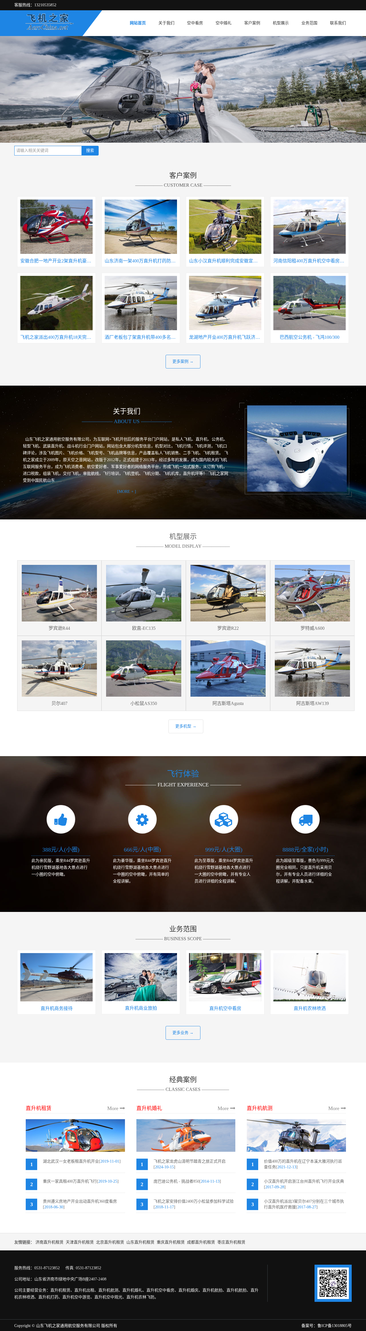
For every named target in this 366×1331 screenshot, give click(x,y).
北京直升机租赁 (110, 1242)
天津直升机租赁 (80, 1242)
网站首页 (138, 23)
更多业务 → (183, 1033)
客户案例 (252, 23)
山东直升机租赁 (140, 1242)
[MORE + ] (126, 491)
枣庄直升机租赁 (231, 1242)
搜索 (90, 150)
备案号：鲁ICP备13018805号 (326, 1326)
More (113, 1108)
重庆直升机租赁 (171, 1242)
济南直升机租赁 (49, 1242)
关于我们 (166, 23)
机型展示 (281, 23)
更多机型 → (185, 726)
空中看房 (195, 23)
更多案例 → (183, 361)
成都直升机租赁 (201, 1242)
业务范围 (309, 23)
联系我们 (338, 23)
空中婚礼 (224, 23)
